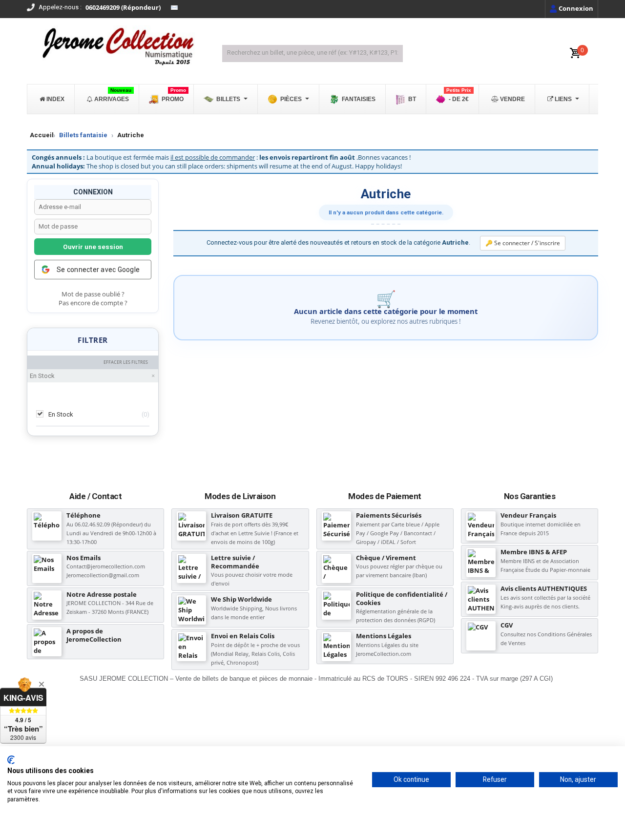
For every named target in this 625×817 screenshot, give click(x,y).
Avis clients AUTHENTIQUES (543, 588)
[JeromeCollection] (117, 47)
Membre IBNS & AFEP (533, 551)
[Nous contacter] (174, 8)
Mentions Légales (383, 635)
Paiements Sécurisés (388, 515)
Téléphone (83, 515)
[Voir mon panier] (575, 53)
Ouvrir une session (93, 247)
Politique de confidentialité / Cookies (401, 598)
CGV (506, 625)
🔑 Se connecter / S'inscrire (522, 243)
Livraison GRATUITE (241, 515)
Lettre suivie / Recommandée (235, 561)
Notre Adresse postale (101, 594)
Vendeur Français (528, 515)
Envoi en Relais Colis (242, 635)
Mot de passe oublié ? (93, 294)
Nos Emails (83, 557)
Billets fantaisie (83, 135)
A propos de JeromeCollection (94, 635)
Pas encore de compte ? (93, 303)
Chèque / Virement (386, 557)
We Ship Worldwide (241, 599)
